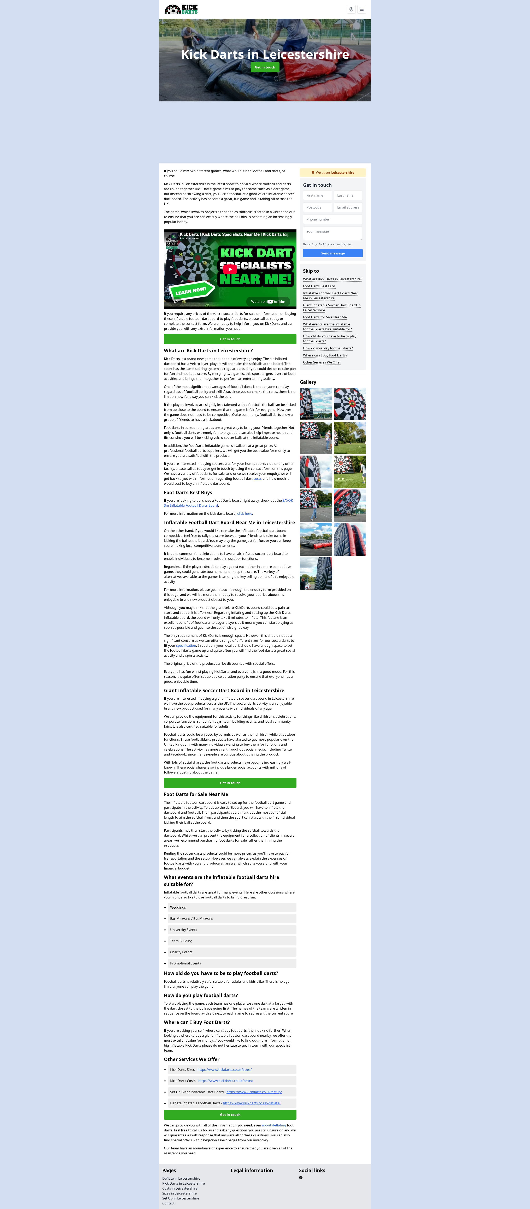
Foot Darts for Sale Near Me (325, 317)
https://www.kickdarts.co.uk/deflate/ (252, 1103)
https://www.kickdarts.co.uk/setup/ (254, 1092)
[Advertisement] (283, 132)
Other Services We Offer (322, 362)
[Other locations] (351, 9)
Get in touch (265, 67)
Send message (333, 253)
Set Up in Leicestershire (180, 1198)
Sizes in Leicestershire (179, 1193)
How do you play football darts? (328, 348)
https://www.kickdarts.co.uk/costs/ (225, 1080)
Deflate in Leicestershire (181, 1178)
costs (257, 478)
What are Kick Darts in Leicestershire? (332, 279)
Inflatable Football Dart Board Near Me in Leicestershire (330, 295)
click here (244, 513)
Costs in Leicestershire (180, 1188)
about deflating (274, 1125)
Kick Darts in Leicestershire (183, 1183)
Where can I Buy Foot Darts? (325, 355)
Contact (168, 1203)
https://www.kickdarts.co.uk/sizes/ (225, 1069)
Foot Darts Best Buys (319, 286)
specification (186, 645)
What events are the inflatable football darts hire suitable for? (327, 326)
